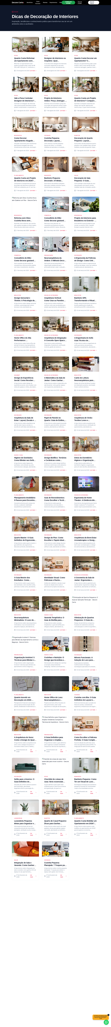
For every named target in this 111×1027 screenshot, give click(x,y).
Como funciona (37, 2)
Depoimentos (53, 2)
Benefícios (30, 2)
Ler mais (32, 70)
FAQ (60, 2)
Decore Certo (17, 3)
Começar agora (68, 2)
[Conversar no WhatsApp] (106, 1022)
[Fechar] (108, 1015)
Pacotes (45, 2)
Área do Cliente (92, 2)
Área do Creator (80, 2)
